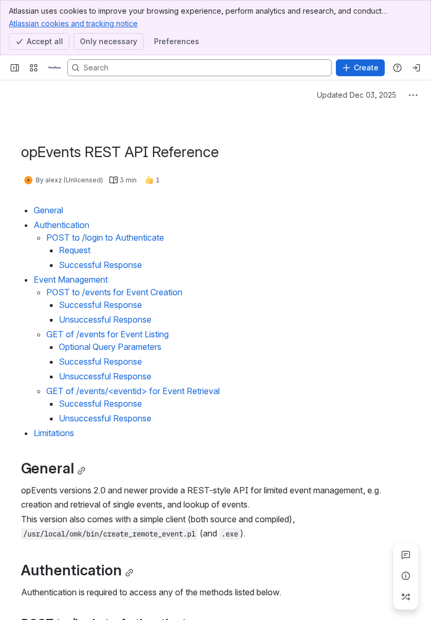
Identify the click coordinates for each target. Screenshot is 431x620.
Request (74, 250)
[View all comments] (405, 554)
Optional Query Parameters (110, 347)
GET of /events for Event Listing (107, 334)
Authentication (61, 225)
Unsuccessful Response (105, 319)
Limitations (54, 433)
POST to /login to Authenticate (105, 237)
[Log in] (416, 67)
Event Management (71, 279)
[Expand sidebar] (14, 67)
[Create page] (405, 596)
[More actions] (413, 95)
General (48, 210)
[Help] (397, 67)
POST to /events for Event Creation (114, 292)
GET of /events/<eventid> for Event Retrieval (133, 391)
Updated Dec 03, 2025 (356, 94)
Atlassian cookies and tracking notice (73, 23)
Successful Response (100, 265)
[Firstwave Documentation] (54, 67)
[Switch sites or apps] (33, 67)
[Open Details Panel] (405, 575)
